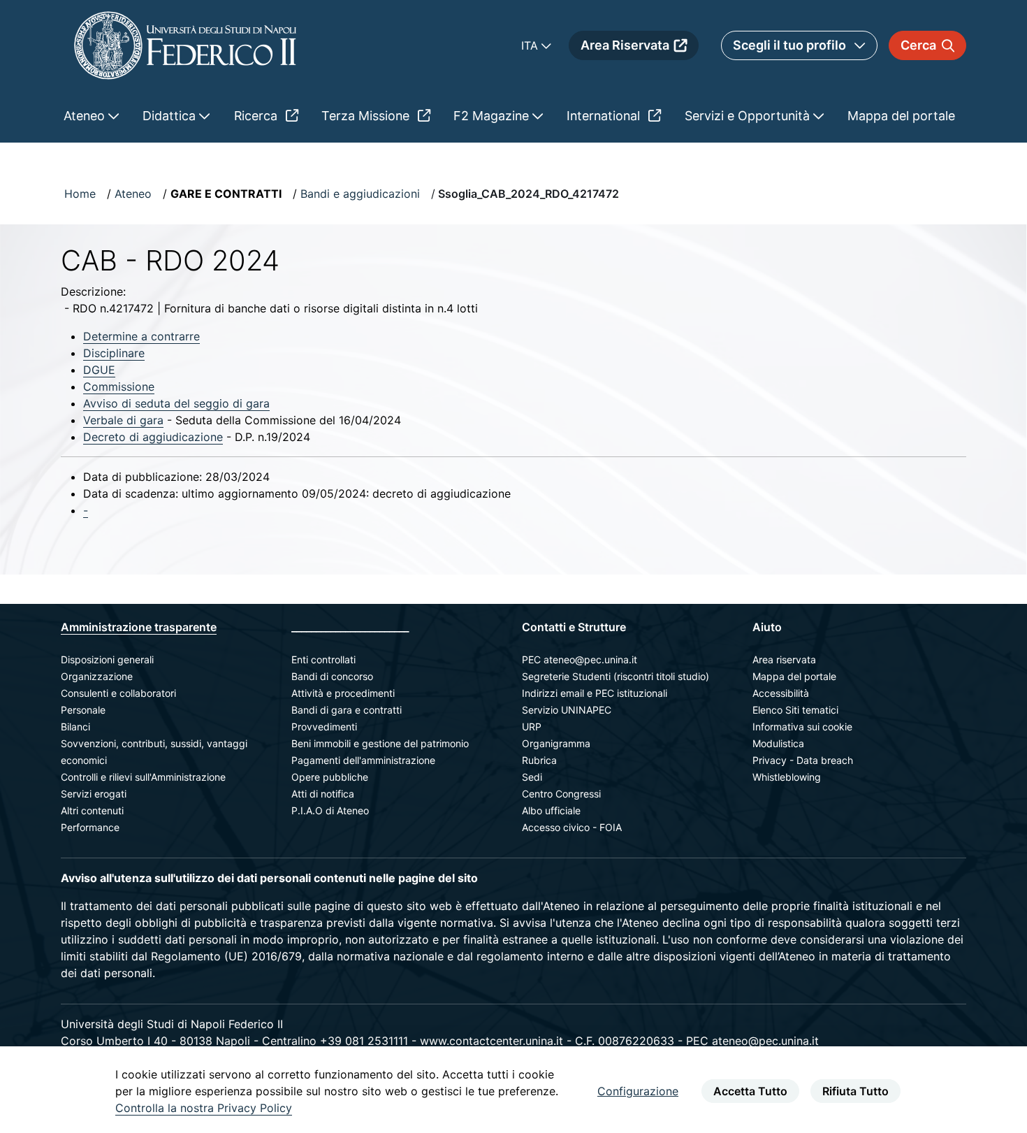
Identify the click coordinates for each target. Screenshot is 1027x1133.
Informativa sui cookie (802, 727)
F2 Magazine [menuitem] (492, 115)
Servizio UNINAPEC (566, 710)
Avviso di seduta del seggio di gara (176, 403)
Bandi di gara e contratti (346, 710)
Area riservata (784, 659)
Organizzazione (97, 676)
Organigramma (556, 743)
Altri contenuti (92, 810)
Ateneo (133, 194)
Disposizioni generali (107, 659)
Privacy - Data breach (802, 760)
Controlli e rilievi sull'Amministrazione (143, 777)
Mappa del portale (794, 676)
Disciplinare (114, 353)
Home (80, 194)
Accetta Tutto (750, 1091)
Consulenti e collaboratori (118, 693)
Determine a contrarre (141, 336)
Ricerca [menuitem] (257, 115)
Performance (90, 827)
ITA (531, 45)
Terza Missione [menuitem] (367, 115)
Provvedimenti (324, 727)
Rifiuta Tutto (855, 1091)
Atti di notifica (322, 794)
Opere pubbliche (329, 777)
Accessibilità (780, 693)
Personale (83, 710)
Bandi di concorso (332, 676)
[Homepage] (185, 45)
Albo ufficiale (551, 810)
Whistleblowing (786, 777)
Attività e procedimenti (343, 693)
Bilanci (75, 727)
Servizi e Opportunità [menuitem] (749, 115)
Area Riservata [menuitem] (625, 45)
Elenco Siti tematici (795, 710)
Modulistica (778, 743)
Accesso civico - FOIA (572, 827)
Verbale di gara (123, 420)
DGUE (99, 370)
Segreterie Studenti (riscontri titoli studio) (615, 676)
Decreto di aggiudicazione (153, 437)
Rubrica (539, 760)
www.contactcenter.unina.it (491, 1041)
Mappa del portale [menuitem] (901, 115)
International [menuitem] (605, 115)
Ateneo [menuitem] (86, 115)
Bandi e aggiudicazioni (360, 194)
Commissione (118, 387)
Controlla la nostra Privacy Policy (203, 1108)
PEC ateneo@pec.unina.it (579, 659)
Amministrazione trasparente (139, 627)
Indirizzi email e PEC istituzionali (594, 693)
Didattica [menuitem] (171, 115)
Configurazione (637, 1091)
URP (531, 727)
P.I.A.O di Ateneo (330, 810)
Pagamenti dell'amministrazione (363, 760)
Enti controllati (323, 659)
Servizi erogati (93, 794)
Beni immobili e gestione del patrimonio (380, 743)
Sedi (532, 777)
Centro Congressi (561, 794)
